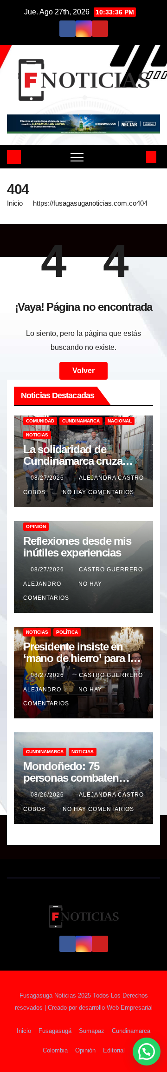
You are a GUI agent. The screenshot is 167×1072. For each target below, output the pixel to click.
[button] (136, 157)
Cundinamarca (81, 420)
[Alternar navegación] (77, 157)
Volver (83, 371)
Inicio (15, 203)
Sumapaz (91, 1030)
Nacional (120, 420)
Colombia (55, 1050)
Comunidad (40, 420)
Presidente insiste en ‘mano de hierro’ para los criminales (82, 658)
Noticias (37, 434)
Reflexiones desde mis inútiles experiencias (77, 547)
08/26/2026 (48, 794)
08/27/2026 (48, 478)
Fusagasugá (55, 1030)
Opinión (36, 526)
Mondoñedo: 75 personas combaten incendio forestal (71, 778)
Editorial (114, 1050)
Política (67, 632)
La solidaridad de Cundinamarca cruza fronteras (72, 461)
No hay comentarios (98, 492)
